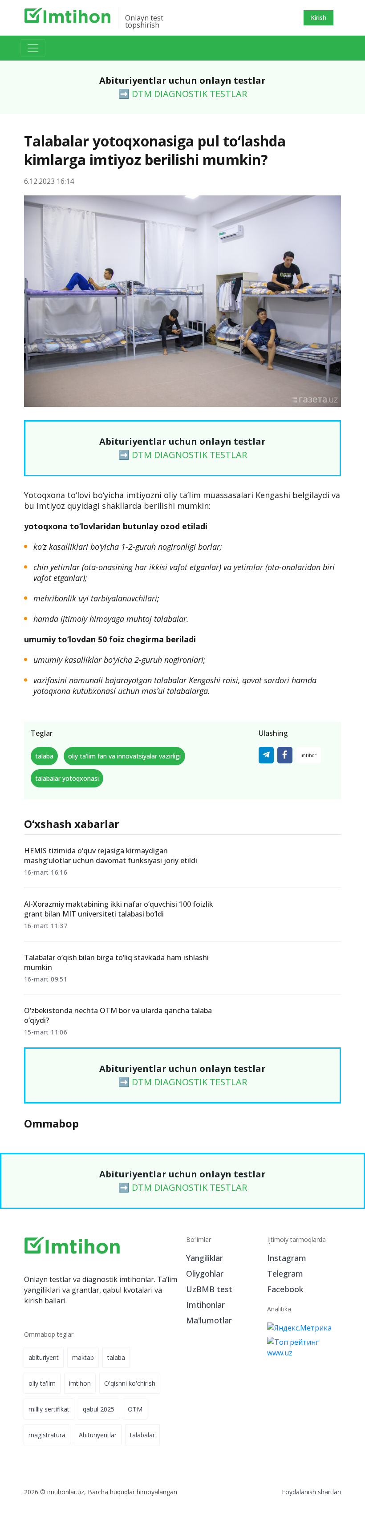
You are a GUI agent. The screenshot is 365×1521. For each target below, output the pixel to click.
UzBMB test (209, 1289)
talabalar (142, 1435)
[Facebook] (284, 755)
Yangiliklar (204, 1258)
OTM (135, 1409)
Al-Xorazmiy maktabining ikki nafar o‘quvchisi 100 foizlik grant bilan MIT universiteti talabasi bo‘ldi (118, 909)
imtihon (80, 1383)
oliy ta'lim (42, 1383)
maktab (83, 1357)
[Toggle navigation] (32, 48)
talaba (44, 756)
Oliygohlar (204, 1273)
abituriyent (43, 1357)
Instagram (286, 1258)
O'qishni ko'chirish (129, 1383)
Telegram (285, 1273)
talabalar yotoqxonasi (67, 778)
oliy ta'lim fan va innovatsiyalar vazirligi (124, 756)
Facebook (285, 1289)
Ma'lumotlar (209, 1320)
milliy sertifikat (48, 1409)
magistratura (46, 1435)
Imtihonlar (205, 1304)
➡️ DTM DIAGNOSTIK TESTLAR (182, 94)
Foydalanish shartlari (311, 1492)
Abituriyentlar (98, 1435)
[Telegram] (266, 755)
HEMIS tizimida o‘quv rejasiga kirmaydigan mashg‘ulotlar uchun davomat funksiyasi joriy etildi (110, 855)
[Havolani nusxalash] (308, 755)
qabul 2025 (98, 1409)
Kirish (318, 17)
